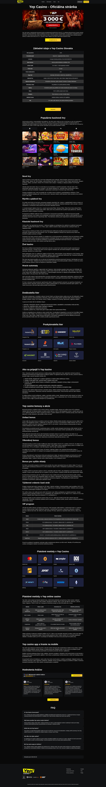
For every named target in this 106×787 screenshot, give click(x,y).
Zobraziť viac (53, 699)
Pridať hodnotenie (76, 675)
